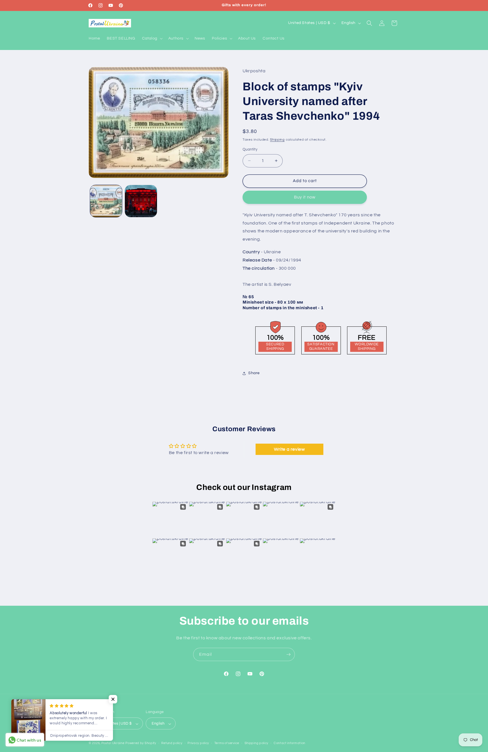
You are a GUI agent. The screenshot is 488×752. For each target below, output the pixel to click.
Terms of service (226, 743)
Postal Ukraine (113, 743)
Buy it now (304, 197)
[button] (152, 38)
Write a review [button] (289, 449)
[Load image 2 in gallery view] (141, 201)
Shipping (277, 139)
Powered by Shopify (140, 743)
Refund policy (171, 743)
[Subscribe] (288, 654)
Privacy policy (198, 743)
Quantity (250, 149)
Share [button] (254, 373)
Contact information (289, 743)
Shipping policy (257, 743)
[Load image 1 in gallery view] (106, 201)
